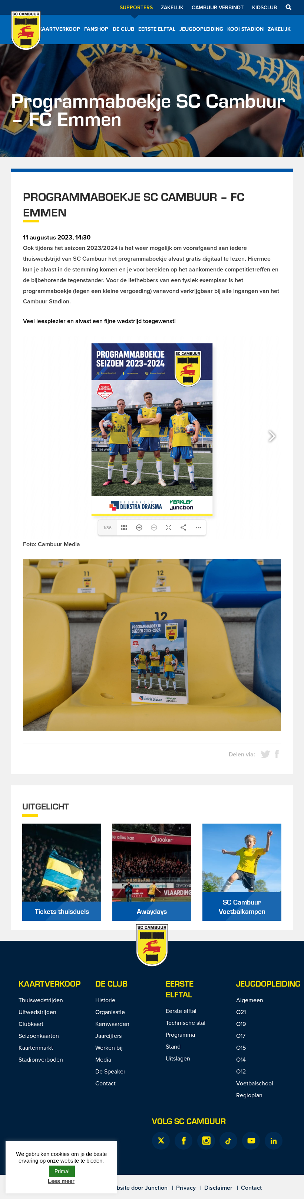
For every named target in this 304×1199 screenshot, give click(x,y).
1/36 (107, 527)
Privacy (186, 1187)
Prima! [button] (62, 1171)
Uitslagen (178, 1058)
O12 (241, 1071)
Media (103, 1059)
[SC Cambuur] (26, 40)
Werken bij (109, 1047)
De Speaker (110, 1071)
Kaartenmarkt (36, 1047)
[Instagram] (206, 1141)
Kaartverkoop (59, 29)
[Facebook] (183, 1141)
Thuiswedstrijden (41, 1000)
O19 (241, 1024)
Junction (156, 1187)
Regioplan (249, 1095)
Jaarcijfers (108, 1036)
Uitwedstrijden (37, 1012)
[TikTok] (228, 1141)
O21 (241, 1012)
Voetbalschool (254, 1083)
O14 (241, 1059)
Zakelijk (172, 7)
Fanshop (96, 29)
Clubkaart (31, 1024)
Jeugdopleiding (201, 29)
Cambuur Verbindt (218, 7)
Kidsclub (264, 7)
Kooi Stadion (245, 29)
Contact (105, 1083)
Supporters (136, 7)
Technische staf (186, 1023)
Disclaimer (218, 1187)
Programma (180, 1034)
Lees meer (61, 1181)
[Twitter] (161, 1141)
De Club (123, 29)
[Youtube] (251, 1141)
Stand (173, 1046)
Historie (105, 1000)
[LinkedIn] (273, 1141)
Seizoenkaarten (39, 1036)
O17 (240, 1036)
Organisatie (110, 1012)
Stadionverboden (41, 1059)
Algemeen (249, 1000)
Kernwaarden (112, 1024)
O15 (241, 1047)
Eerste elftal (156, 29)
